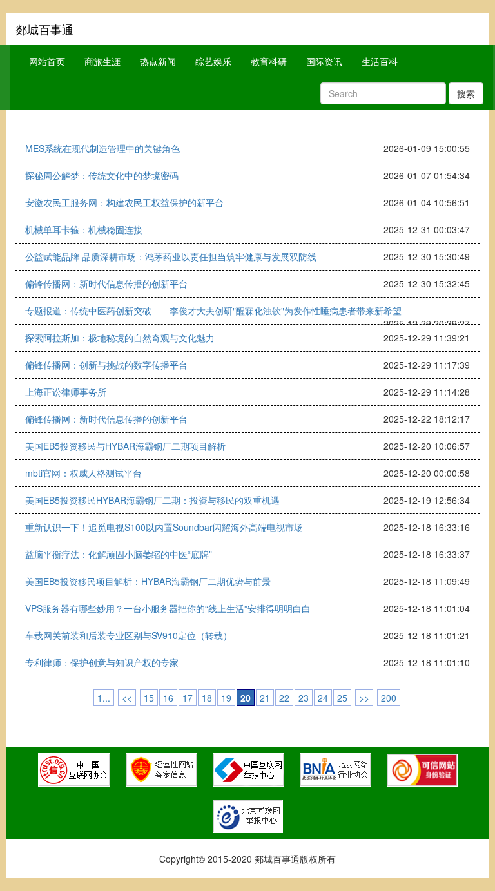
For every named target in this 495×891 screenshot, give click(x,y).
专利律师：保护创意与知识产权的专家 (102, 662)
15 (149, 697)
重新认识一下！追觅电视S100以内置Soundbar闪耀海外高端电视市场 (164, 527)
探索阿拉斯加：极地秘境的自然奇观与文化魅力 (120, 337)
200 (388, 697)
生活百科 (380, 61)
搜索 (466, 93)
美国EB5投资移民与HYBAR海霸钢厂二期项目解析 (125, 445)
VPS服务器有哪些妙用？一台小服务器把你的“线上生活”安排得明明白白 (168, 608)
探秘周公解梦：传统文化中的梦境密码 (102, 175)
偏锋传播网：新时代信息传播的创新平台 (106, 283)
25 (342, 697)
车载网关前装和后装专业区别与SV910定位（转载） (128, 635)
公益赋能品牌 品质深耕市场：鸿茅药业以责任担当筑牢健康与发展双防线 (170, 256)
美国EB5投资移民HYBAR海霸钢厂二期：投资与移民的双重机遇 (152, 499)
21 (265, 697)
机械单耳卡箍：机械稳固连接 (83, 229)
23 (303, 697)
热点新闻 (158, 61)
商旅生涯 (102, 61)
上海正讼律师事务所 (65, 391)
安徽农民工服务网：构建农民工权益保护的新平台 (124, 202)
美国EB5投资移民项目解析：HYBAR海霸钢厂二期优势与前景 (148, 581)
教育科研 (269, 61)
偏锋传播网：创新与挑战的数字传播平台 (106, 364)
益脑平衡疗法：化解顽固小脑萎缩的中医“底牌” (118, 554)
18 (207, 697)
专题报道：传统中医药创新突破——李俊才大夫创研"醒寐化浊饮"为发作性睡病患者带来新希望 (213, 310)
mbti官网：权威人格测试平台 (83, 472)
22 (284, 697)
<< (127, 697)
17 (187, 697)
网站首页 (47, 61)
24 (323, 697)
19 (226, 697)
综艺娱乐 (213, 61)
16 (168, 697)
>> (364, 697)
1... (103, 697)
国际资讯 (324, 61)
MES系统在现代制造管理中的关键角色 (102, 148)
